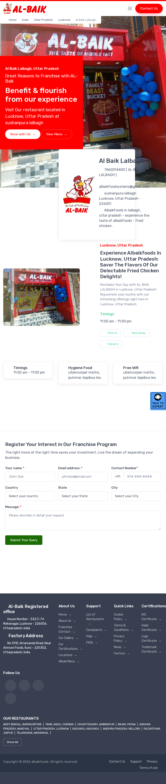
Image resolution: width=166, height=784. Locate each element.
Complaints (96, 630)
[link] (10, 685)
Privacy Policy (120, 638)
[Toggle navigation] (129, 8)
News (120, 647)
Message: (13, 507)
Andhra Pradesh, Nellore (122, 728)
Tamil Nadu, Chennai (59, 724)
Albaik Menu (69, 661)
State (62, 488)
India (25, 19)
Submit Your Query (23, 540)
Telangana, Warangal (33, 732)
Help (91, 636)
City (114, 488)
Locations (68, 655)
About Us (67, 621)
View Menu (56, 134)
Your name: (14, 468)
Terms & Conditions (124, 628)
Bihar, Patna (127, 724)
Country (11, 488)
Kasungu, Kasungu (86, 728)
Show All (12, 742)
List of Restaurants (95, 619)
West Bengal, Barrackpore (22, 724)
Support (136, 761)
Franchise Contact (67, 629)
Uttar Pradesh (43, 19)
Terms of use (148, 768)
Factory (122, 653)
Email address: (70, 468)
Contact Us (149, 8)
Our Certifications (69, 646)
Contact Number (124, 468)
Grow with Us (22, 134)
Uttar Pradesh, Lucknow (51, 728)
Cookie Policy (120, 617)
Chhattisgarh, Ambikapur (96, 724)
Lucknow (64, 19)
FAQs (92, 642)
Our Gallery (68, 638)
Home (13, 19)
